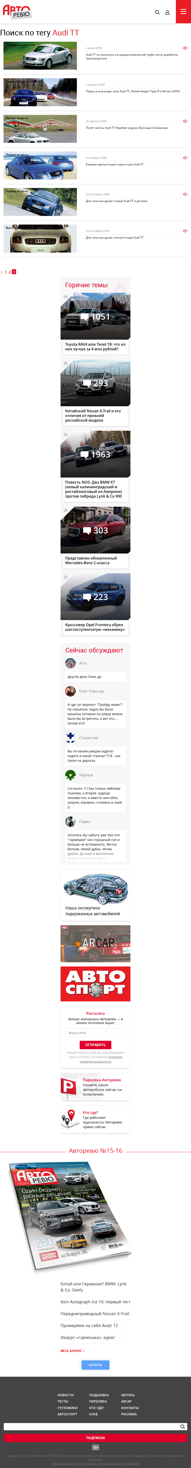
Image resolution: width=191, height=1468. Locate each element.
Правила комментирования (119, 1463)
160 (40, 81)
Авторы (128, 1395)
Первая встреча (17, 118)
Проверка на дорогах (20, 45)
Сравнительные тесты (21, 81)
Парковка (98, 1401)
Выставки (13, 228)
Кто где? (96, 1408)
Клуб (93, 1414)
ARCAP (126, 1401)
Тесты (63, 1401)
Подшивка (98, 1395)
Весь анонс (71, 1351)
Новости (66, 1395)
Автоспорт (67, 1414)
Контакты (130, 1408)
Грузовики (67, 1408)
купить (95, 1365)
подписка (95, 1438)
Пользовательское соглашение (74, 1463)
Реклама (129, 1414)
